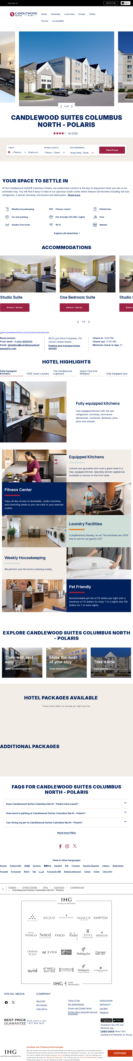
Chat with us (41, 1009)
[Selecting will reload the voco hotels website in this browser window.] (59, 934)
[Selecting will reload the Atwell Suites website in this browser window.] (49, 969)
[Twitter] (13, 1002)
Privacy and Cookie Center (80, 1008)
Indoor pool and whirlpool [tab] (88, 372)
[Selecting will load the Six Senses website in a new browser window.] (32, 917)
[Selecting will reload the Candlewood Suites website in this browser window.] (101, 969)
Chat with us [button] (13, 3)
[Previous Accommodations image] (78, 321)
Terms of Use (74, 1000)
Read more (74, 195)
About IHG (40, 1001)
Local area (69, 14)
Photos (44, 21)
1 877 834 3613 (35, 1023)
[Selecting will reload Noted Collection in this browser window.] (45, 934)
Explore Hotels (106, 1000)
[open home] (4, 889)
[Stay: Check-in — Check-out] (23, 152)
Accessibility (58, 21)
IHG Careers (41, 1005)
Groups (81, 14)
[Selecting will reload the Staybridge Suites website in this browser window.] (66, 969)
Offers (92, 14)
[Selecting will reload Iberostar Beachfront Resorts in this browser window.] (102, 934)
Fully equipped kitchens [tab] (8, 372)
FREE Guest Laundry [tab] (38, 373)
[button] (125, 3)
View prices (112, 150)
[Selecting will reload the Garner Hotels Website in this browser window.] (101, 952)
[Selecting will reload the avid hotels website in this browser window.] (32, 969)
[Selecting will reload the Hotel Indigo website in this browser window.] (31, 934)
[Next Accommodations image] (88, 321)
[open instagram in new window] (66, 846)
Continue (120, 1053)
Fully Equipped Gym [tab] (117, 373)
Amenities (55, 14)
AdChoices (104, 1004)
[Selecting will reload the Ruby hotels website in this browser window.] (73, 934)
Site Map (104, 1008)
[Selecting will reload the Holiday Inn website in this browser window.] (84, 952)
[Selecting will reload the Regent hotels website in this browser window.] (49, 917)
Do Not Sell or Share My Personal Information (82, 1013)
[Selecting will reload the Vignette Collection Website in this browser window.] (84, 917)
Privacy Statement (87, 1057)
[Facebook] (7, 1002)
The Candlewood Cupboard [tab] (62, 372)
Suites (44, 14)
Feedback (104, 1012)
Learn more (107, 1031)
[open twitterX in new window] (73, 846)
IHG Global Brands (76, 1004)
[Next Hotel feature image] (71, 106)
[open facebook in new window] (59, 846)
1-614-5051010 (23, 341)
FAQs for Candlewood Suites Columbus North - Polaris (66, 789)
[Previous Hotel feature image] (61, 106)
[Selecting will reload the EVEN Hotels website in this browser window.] (49, 952)
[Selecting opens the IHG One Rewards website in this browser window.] (66, 983)
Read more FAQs (66, 832)
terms (60, 1055)
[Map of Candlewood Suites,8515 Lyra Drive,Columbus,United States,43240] (24, 332)
